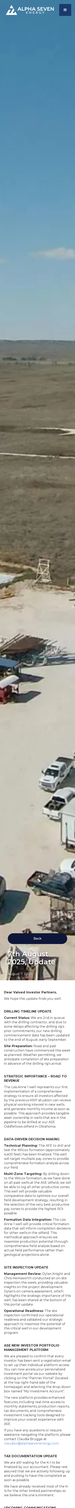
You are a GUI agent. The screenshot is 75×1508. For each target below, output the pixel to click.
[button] (65, 10)
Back (37, 938)
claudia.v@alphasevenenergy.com (31, 1443)
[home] (29, 10)
